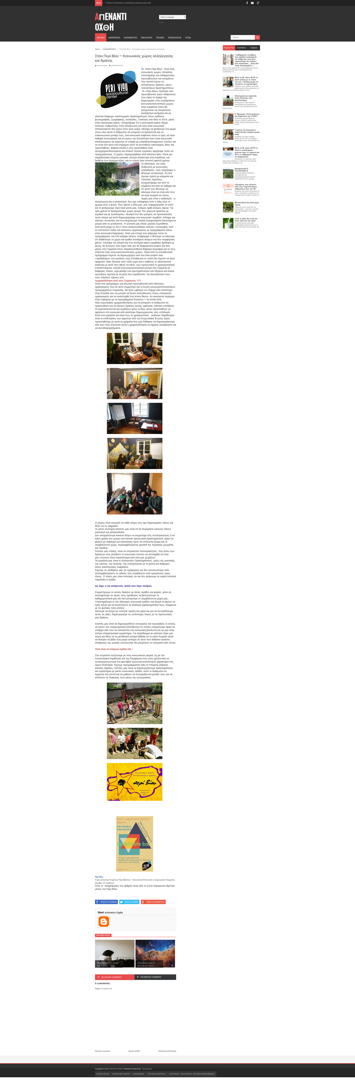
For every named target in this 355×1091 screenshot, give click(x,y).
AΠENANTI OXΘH (111, 22)
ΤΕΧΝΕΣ (160, 37)
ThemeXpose (147, 1069)
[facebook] (247, 3)
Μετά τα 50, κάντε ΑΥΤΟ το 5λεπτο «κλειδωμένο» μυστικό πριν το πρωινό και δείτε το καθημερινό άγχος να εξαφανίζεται (247, 152)
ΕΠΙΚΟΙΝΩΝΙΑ (138, 1074)
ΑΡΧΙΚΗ (101, 37)
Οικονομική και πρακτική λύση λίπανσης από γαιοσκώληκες (245, 98)
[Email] (252, 3)
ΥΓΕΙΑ (188, 37)
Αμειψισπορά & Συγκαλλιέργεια (241, 170)
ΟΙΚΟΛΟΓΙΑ (146, 37)
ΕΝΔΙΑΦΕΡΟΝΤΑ (117, 65)
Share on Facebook (108, 902)
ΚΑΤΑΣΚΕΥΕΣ (130, 37)
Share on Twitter (131, 902)
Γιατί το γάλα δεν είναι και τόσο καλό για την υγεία (246, 220)
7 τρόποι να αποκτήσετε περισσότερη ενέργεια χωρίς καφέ (128, 3)
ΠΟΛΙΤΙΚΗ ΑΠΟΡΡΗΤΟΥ (156, 1074)
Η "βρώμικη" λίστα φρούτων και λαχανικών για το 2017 (247, 115)
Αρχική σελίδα (134, 1051)
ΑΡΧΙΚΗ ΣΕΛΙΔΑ (103, 1074)
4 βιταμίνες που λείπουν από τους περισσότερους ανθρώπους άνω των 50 (246, 187)
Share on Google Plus (155, 902)
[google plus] (258, 3)
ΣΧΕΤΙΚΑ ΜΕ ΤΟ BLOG (121, 1074)
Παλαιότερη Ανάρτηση (167, 1051)
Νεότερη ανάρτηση (102, 1051)
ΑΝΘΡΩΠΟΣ (114, 37)
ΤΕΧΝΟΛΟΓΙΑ (174, 37)
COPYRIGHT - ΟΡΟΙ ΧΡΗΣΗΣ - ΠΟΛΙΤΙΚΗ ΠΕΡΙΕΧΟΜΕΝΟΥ (192, 1074)
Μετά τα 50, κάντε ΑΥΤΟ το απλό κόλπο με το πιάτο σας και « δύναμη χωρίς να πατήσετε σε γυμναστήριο (246, 80)
